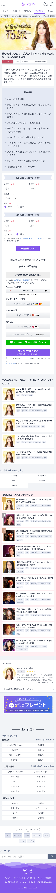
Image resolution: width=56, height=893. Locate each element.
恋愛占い (25, 16)
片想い (31, 841)
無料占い (28, 11)
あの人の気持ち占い (15, 745)
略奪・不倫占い (15, 755)
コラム (50, 11)
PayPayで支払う (24, 315)
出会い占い (15, 760)
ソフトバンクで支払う (22, 334)
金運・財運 (41, 777)
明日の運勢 (41, 786)
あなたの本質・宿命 (15, 772)
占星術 (41, 803)
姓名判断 (42, 480)
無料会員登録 (11, 363)
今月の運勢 (41, 791)
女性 (10, 207)
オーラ (14, 480)
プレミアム (8, 61)
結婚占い (41, 760)
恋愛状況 (41, 745)
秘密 (46, 835)
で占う (28, 248)
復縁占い (41, 750)
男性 (22, 207)
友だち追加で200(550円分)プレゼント (30, 342)
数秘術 (15, 818)
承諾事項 (26, 280)
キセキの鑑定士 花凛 (25, 668)
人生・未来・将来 (41, 772)
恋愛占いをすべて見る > (45, 739)
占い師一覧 (31, 878)
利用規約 (17, 280)
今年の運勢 (15, 791)
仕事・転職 (15, 777)
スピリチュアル (42, 476)
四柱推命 (14, 485)
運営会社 (32, 882)
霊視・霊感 (15, 808)
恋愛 (17, 61)
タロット (14, 476)
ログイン (27, 358)
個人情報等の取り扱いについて (30, 238)
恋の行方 (25, 61)
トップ (5, 11)
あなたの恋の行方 (35, 16)
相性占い (41, 755)
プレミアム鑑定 (16, 16)
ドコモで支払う (24, 326)
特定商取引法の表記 (45, 882)
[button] (28, 292)
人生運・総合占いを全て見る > (42, 766)
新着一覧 (16, 11)
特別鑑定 (39, 10)
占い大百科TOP (5, 16)
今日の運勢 (15, 786)
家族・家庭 (41, 781)
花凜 (8, 835)
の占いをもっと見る (17, 689)
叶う (22, 841)
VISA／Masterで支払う (24, 303)
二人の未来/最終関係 (49, 16)
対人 (15, 781)
